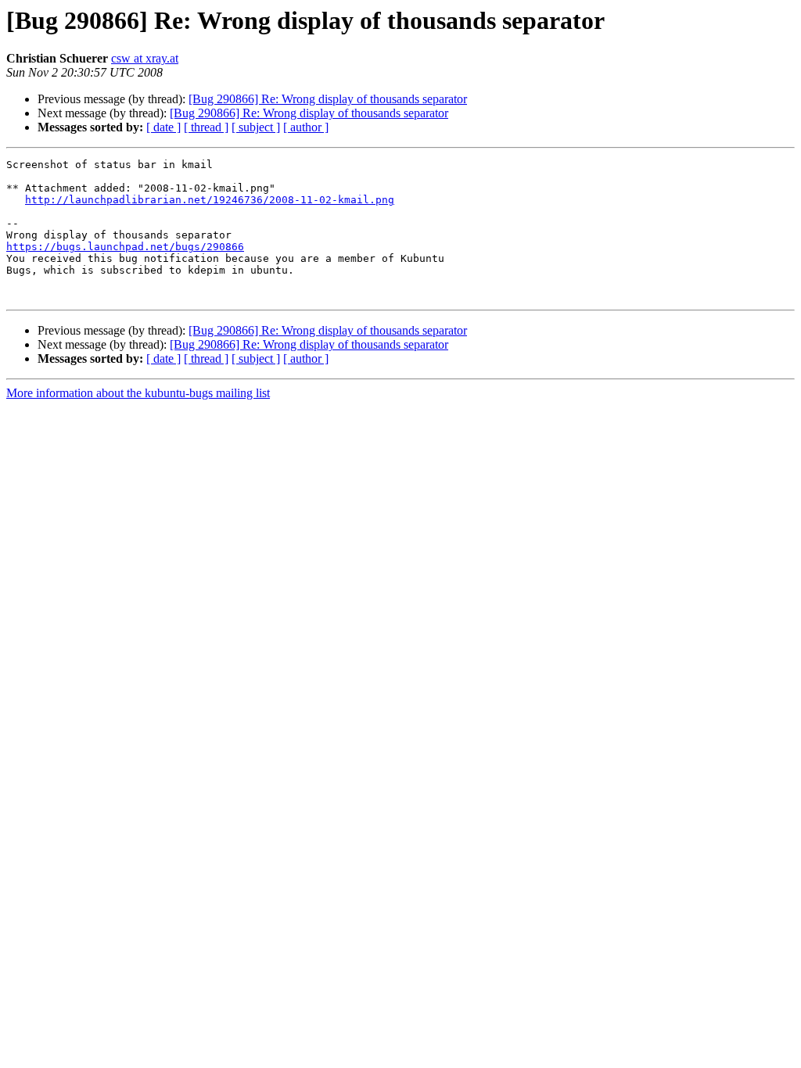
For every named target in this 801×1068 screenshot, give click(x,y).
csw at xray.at (144, 58)
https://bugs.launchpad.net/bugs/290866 (125, 247)
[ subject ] (256, 127)
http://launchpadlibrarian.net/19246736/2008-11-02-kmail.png (209, 200)
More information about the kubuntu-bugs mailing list (138, 393)
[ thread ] (206, 127)
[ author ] (306, 127)
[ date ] (163, 127)
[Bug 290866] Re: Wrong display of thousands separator (328, 99)
